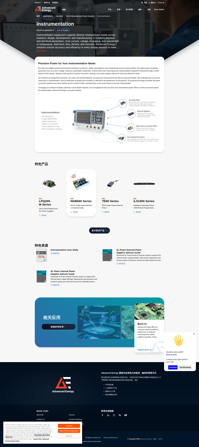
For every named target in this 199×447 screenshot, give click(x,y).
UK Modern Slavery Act (92, 437)
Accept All (69, 426)
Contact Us (40, 419)
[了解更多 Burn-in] (149, 311)
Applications (48, 16)
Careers (72, 415)
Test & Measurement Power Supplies (80, 16)
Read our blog (171, 354)
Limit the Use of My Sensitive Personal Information (84, 441)
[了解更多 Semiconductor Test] (92, 311)
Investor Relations (75, 419)
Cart (161, 2)
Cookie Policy (37, 439)
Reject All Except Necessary (69, 431)
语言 (145, 2)
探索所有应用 (57, 327)
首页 (38, 16)
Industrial (59, 16)
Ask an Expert (62, 30)
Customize (69, 436)
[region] (42, 432)
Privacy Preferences (111, 437)
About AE (39, 415)
